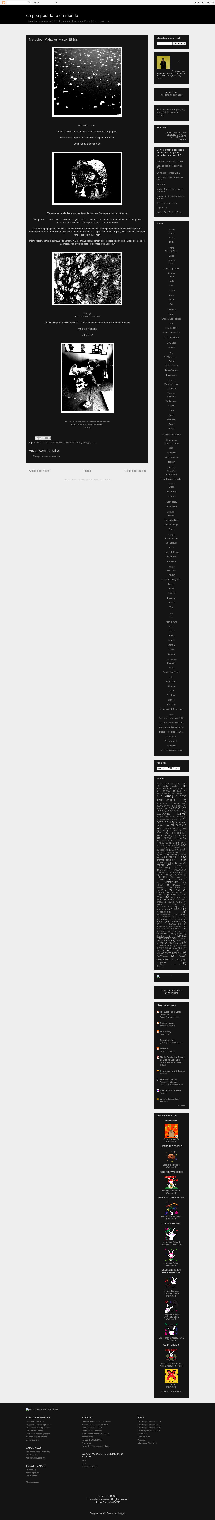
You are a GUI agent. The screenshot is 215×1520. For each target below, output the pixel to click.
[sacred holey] (87, 204)
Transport (171, 561)
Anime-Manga (171, 525)
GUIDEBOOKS (162, 850)
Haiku (171, 635)
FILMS (163, 831)
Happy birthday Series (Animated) (171, 1217)
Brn (84, 328)
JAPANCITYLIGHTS (165, 863)
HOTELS (182, 852)
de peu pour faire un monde (52, 15)
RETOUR (179, 919)
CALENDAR (174, 808)
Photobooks (171, 491)
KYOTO (164, 875)
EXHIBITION (181, 828)
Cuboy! (87, 313)
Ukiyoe (171, 649)
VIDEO (160, 950)
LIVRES (161, 879)
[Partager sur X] (43, 438)
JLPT (174, 868)
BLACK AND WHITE (53, 442)
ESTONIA (167, 828)
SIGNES (160, 934)
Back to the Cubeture (89, 316)
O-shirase (171, 695)
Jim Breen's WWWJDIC (35, 1422)
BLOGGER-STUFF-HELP (168, 803)
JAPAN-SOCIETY (72, 442)
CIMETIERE (178, 811)
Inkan (171, 589)
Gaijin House (171, 543)
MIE (158, 882)
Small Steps (165, 1034)
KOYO (183, 872)
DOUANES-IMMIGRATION (167, 819)
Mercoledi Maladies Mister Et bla (53, 39)
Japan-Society (171, 370)
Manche (163, 1074)
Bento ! (171, 347)
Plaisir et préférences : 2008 (149, 1422)
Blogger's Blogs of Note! (171, 95)
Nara (171, 410)
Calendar (171, 663)
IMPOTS (173, 855)
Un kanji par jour (32, 1440)
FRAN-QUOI (167, 838)
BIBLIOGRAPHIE (163, 793)
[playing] (87, 412)
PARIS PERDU (175, 902)
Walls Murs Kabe (171, 337)
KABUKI (183, 868)
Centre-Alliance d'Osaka (92, 1431)
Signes (171, 700)
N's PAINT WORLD (177, 137)
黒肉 (171, 448)
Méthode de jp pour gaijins (36, 1437)
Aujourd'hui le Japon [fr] (35, 1458)
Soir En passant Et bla (167, 203)
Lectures (171, 496)
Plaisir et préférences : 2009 (149, 1425)
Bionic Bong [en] (32, 1455)
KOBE (159, 872)
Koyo (171, 299)
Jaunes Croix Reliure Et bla (169, 212)
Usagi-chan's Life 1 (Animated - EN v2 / (170, 1243)
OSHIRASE (176, 897)
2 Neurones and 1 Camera (172, 1071)
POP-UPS (166, 917)
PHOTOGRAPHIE (163, 914)
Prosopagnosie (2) (167, 1051)
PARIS (171, 899)
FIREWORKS (176, 831)
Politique (171, 598)
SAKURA (175, 921)
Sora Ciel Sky (171, 328)
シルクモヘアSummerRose (171, 1043)
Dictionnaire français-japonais (38, 1434)
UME (171, 943)
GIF (158, 848)
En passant (171, 375)
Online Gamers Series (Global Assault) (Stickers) (171, 1364)
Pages (171, 314)
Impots (171, 584)
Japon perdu (171, 502)
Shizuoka (164, 1102)
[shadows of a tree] (87, 304)
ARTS (183, 788)
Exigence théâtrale (167, 1026)
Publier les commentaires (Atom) (94, 479)
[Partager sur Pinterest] (49, 438)
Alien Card (171, 570)
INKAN (183, 855)
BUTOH (159, 808)
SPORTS (160, 936)
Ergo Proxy (162, 208)
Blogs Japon (171, 681)
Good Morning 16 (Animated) (171, 1140)
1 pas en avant (167, 1023)
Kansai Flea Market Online (92, 1440)
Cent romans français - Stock (170, 161)
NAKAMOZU (161, 887)
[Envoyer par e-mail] (37, 438)
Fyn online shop (167, 1040)
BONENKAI (178, 806)
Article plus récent (39, 470)
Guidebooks (171, 557)
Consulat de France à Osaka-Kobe (96, 1422)
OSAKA (160, 897)
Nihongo (171, 686)
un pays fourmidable (170, 1099)
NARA (177, 887)
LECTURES (162, 877)
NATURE (161, 889)
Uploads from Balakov (170, 1090)
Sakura (171, 290)
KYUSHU (178, 875)
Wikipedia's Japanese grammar (39, 1425)
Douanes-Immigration (171, 579)
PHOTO (175, 909)
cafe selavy (165, 1032)
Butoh (171, 626)
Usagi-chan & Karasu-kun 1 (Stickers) (171, 1339)
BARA (179, 791)
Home (171, 233)
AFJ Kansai (86, 1443)
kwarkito (164, 1048)
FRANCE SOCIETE (165, 843)
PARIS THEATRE (167, 904)
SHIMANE (175, 929)
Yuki (171, 304)
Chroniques (171, 440)
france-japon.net (32, 1473)
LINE (179, 877)
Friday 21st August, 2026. (170, 1017)
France (171, 429)
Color (171, 256)
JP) (180, 1244)
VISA (177, 951)
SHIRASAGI (161, 931)
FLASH (159, 833)
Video (171, 668)
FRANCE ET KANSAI (172, 840)
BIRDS (179, 793)
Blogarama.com (32, 1482)
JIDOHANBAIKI (162, 868)
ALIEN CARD (180, 784)
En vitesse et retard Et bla (168, 173)
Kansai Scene (87, 1437)
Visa (171, 607)
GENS (179, 845)
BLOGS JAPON (163, 806)
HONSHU (170, 852)
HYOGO (163, 855)
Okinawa (171, 420)
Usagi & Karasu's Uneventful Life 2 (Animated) (171, 1316)
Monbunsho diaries (89, 1467)
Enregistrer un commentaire (46, 456)
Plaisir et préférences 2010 (171, 727)
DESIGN (179, 817)
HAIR (182, 850)
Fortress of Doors (168, 1079)
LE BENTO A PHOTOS (176, 132)
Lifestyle (171, 467)
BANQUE (166, 791)
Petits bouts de (171, 457)
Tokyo (171, 424)
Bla (171, 353)
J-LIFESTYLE (169, 857)
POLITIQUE (181, 914)
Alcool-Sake (171, 474)
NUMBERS (161, 895)
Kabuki (171, 640)
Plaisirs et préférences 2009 (171, 723)
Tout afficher (181, 1106)
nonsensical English (171, 109)
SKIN (170, 934)
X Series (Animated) (171, 1385)
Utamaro (171, 654)
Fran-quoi (171, 704)
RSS (171, 242)
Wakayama (171, 401)
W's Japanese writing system (38, 1428)
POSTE (179, 917)
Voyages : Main (171, 384)
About (171, 237)
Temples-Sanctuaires (171, 434)
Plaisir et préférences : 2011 (149, 1431)
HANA (159, 852)
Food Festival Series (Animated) (171, 1191)
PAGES (160, 900)
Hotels (171, 547)
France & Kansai (171, 552)
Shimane (171, 397)
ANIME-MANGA (170, 786)
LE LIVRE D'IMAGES (176, 135)
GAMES (169, 845)
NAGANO (176, 885)
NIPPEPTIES (177, 892)
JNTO (84, 1461)
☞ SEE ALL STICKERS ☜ (171, 1391)
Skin (171, 323)
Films (171, 631)
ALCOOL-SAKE (163, 784)
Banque (171, 575)
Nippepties (171, 452)
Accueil (87, 470)
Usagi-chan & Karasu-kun (171, 709)
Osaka (171, 406)
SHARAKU (161, 929)
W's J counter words (34, 1431)
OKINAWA (176, 895)
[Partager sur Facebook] (46, 438)
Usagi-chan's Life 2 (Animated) (171, 1264)
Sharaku (171, 645)
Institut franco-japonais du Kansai (95, 1434)
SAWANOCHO (175, 924)
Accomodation (171, 538)
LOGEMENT (178, 880)
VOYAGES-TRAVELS (168, 953)
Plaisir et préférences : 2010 (149, 1428)
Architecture (171, 622)
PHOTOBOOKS (164, 912)
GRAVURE (176, 848)
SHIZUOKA (177, 931)
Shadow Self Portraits (171, 319)
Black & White (171, 251)
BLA (39, 442)
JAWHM (171, 593)
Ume (171, 285)
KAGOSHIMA (165, 870)
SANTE (160, 924)
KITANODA (178, 870)
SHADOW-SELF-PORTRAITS (169, 926)
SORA (179, 934)
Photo (171, 248)
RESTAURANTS (163, 919)
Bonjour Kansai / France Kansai (95, 1425)
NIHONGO (161, 892)
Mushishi (161, 184)
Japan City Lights (171, 268)
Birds (171, 281)
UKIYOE (160, 943)
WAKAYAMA (162, 956)
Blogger (121, 1513)
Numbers (171, 310)
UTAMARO (177, 948)
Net (171, 677)
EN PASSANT (178, 825)
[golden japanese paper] (87, 116)
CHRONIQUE (163, 810)
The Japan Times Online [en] (38, 1452)
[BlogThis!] (40, 438)
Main (171, 276)
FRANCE (182, 838)
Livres (171, 487)
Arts (171, 617)
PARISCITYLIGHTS (164, 907)
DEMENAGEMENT (164, 817)
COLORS (163, 813)
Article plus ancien (135, 470)
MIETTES (168, 882)
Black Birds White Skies (171, 750)
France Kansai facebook (92, 1428)
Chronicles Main (171, 443)
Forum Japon (31, 1476)
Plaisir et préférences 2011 (171, 732)
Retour (171, 462)
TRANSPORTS (163, 940)
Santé (171, 602)
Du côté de (171, 388)
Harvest (163, 1093)
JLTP (171, 691)
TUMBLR (179, 941)
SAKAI (159, 921)
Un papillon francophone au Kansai (96, 1446)
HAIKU (173, 850)
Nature (171, 515)
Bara (171, 295)
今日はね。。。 (90, 442)
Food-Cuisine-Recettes (171, 479)
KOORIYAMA (170, 872)
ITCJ (84, 1464)
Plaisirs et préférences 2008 (171, 718)
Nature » (171, 273)
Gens (171, 264)
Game (171, 529)
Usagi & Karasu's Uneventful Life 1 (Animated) (171, 1293)
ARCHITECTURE (165, 788)
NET (178, 890)
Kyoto (171, 415)
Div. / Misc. (171, 343)
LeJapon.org (31, 1470)
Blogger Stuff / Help (171, 672)
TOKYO (179, 938)
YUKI (176, 960)
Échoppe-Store (171, 520)
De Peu (171, 229)
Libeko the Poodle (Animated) (171, 1166)
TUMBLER (181, 139)
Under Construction (171, 333)
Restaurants (171, 506)
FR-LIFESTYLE (179, 836)
